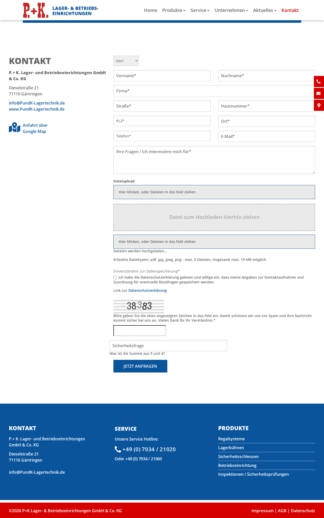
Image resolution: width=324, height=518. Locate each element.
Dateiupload (124, 181)
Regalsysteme (231, 439)
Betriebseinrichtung (237, 465)
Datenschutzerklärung (147, 290)
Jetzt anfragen (140, 366)
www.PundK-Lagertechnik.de (37, 109)
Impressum (263, 510)
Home (150, 10)
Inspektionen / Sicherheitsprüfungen (253, 474)
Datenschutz (303, 510)
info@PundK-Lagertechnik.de (37, 103)
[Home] (61, 11)
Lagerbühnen (231, 447)
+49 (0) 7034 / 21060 (143, 459)
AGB (282, 510)
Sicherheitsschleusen (238, 456)
